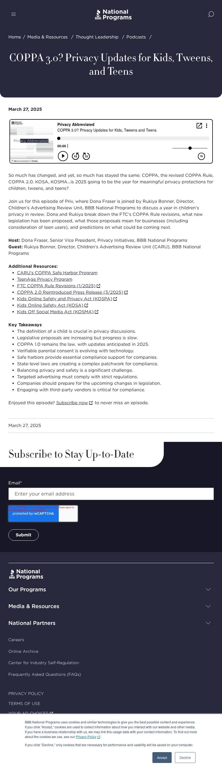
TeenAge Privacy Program (44, 279)
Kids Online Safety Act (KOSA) (50, 305)
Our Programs (27, 589)
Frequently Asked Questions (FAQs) (44, 674)
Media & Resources (47, 37)
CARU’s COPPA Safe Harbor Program (57, 272)
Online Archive (23, 651)
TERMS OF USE (24, 703)
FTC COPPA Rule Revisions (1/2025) (56, 285)
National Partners (32, 623)
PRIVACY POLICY (26, 693)
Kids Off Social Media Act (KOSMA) (55, 311)
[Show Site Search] (211, 14)
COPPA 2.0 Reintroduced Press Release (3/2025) (70, 292)
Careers (16, 639)
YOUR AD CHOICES (28, 713)
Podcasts (136, 37)
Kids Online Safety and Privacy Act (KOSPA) (64, 298)
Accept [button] (162, 757)
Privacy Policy (86, 736)
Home (14, 37)
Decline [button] (185, 757)
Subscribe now (72, 402)
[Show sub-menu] (208, 589)
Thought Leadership (97, 37)
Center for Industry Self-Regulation (43, 662)
